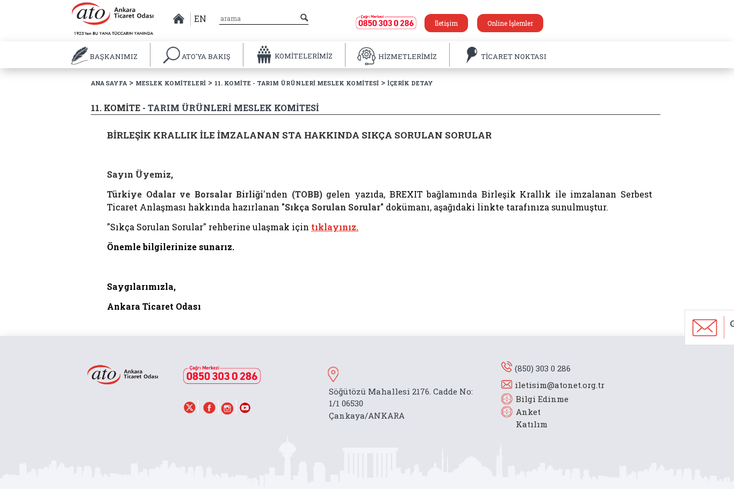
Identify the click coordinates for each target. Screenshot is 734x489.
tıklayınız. (334, 226)
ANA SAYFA (109, 83)
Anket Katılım (526, 417)
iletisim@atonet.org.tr (560, 384)
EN (200, 18)
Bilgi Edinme (542, 398)
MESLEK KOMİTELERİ (170, 83)
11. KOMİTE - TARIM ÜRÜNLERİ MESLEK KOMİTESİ (296, 83)
